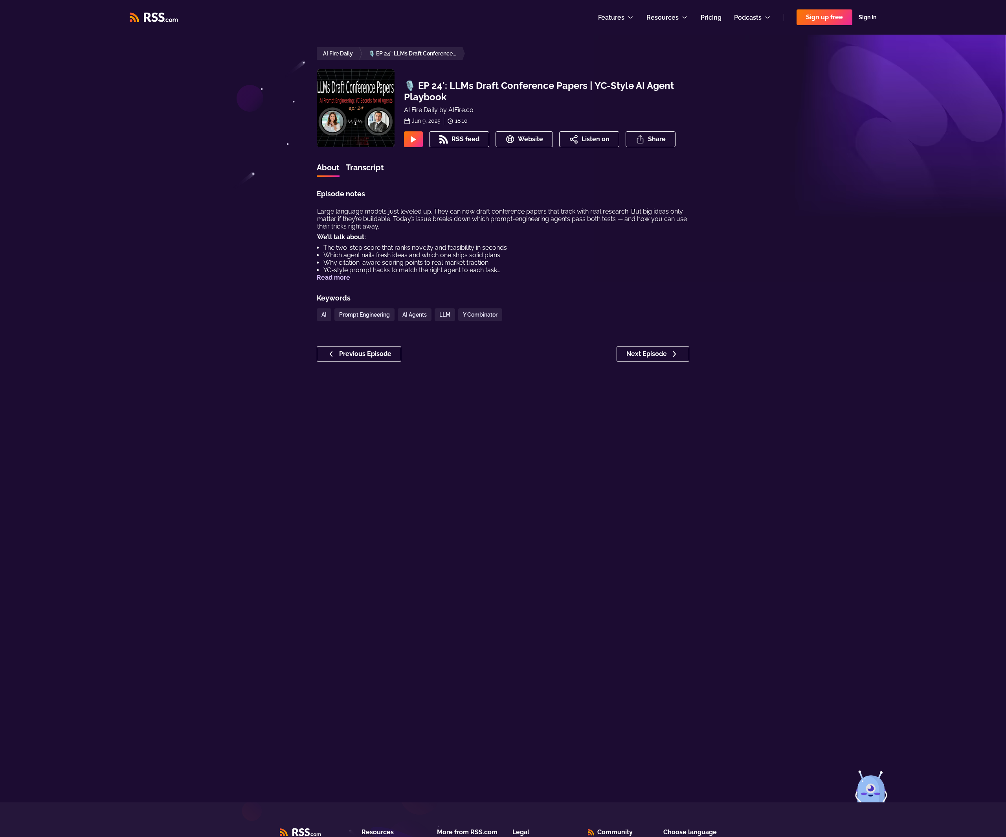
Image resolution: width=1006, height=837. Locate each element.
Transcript (365, 167)
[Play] (413, 139)
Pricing (711, 17)
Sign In (867, 17)
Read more (333, 277)
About (328, 167)
